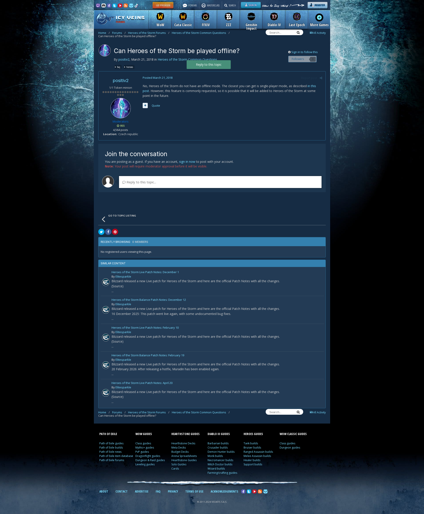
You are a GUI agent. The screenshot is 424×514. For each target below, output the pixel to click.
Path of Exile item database (116, 456)
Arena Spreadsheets (184, 456)
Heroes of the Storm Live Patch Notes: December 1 (145, 272)
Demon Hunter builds (221, 452)
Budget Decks (180, 452)
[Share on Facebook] (108, 232)
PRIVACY (173, 491)
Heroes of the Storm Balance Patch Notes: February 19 (148, 355)
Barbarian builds (218, 443)
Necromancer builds (220, 460)
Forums (119, 33)
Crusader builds (218, 447)
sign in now (187, 161)
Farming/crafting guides (222, 473)
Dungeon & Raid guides (150, 460)
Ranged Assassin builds (258, 452)
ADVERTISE (141, 491)
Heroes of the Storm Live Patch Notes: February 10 (145, 328)
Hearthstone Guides (184, 460)
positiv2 (123, 59)
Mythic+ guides (144, 447)
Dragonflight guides (147, 456)
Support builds (253, 464)
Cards (175, 468)
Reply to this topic (208, 64)
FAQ (158, 491)
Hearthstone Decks (183, 443)
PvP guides (142, 452)
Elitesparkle (123, 276)
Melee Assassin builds (257, 456)
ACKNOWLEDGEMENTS (224, 491)
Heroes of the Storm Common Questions (201, 33)
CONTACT (121, 491)
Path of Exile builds (111, 447)
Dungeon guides (290, 447)
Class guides (143, 443)
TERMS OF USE (194, 491)
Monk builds (215, 456)
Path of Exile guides (111, 443)
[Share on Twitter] (101, 232)
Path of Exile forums (111, 460)
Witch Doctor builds (220, 464)
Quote (156, 105)
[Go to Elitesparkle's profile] (106, 282)
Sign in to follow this (304, 52)
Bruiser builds (252, 447)
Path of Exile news (110, 452)
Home (104, 33)
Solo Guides (178, 464)
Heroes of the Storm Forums (148, 33)
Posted (157, 78)
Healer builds (252, 460)
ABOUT (103, 491)
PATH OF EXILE (108, 434)
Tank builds (251, 443)
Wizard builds (216, 468)
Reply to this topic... (141, 182)
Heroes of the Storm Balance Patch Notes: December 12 (149, 300)
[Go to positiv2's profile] (105, 50)
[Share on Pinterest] (115, 232)
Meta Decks (178, 447)
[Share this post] (321, 78)
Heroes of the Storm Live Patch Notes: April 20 (142, 383)
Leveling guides (145, 464)
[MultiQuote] (145, 105)
